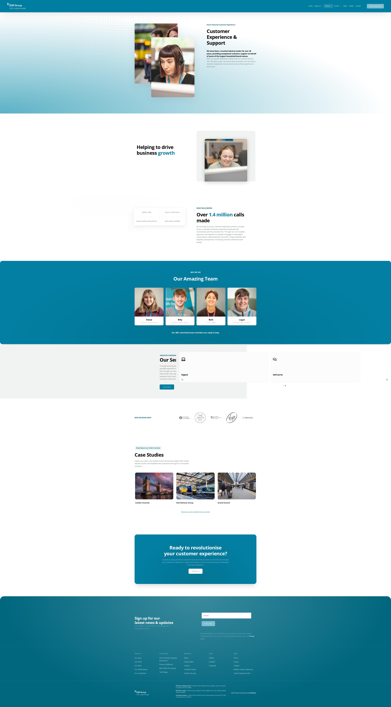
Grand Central (224, 502)
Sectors (336, 6)
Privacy (251, 636)
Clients (351, 6)
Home (311, 6)
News (345, 6)
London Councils (142, 502)
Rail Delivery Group (184, 502)
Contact (358, 6)
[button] (283, 385)
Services (327, 6)
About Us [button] (318, 6)
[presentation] (182, 380)
